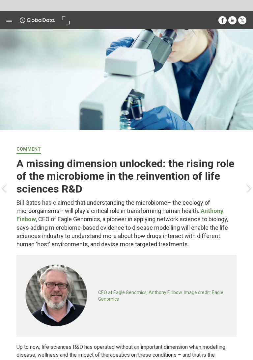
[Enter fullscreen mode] (66, 20)
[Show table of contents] (9, 20)
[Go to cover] (37, 20)
